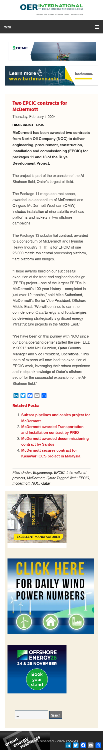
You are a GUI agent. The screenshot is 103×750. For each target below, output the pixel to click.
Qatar (51, 477)
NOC (35, 483)
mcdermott (21, 483)
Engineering (42, 472)
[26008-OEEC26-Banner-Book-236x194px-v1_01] (37, 692)
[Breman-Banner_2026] (37, 546)
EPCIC (59, 472)
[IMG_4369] (51, 63)
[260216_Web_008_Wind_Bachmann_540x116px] (51, 85)
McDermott (35, 477)
